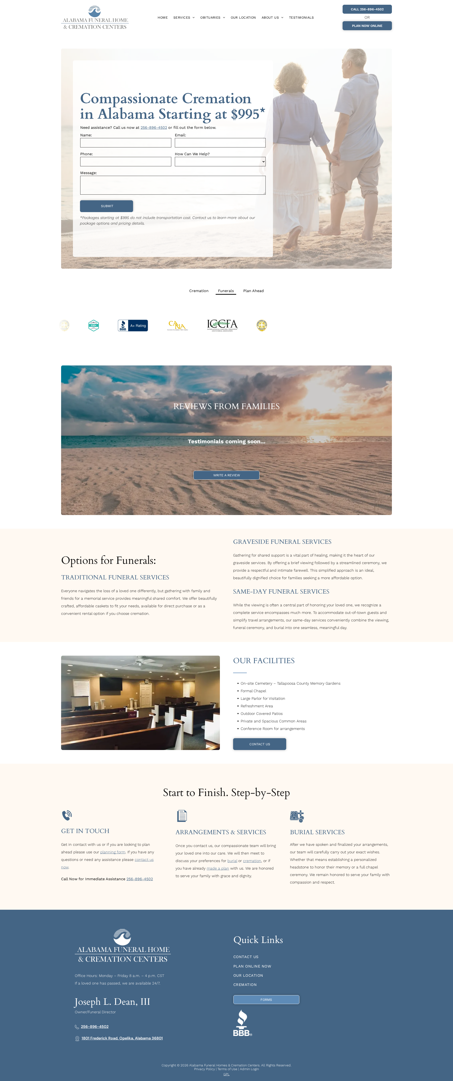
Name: (86, 135)
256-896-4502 (154, 127)
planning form (112, 852)
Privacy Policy (204, 1069)
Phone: (86, 154)
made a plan (218, 868)
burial (232, 861)
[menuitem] (163, 17)
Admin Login (249, 1069)
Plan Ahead (253, 291)
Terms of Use (227, 1069)
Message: (88, 173)
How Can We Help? (192, 154)
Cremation (199, 291)
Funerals (226, 291)
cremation (252, 861)
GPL (226, 1074)
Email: (180, 135)
